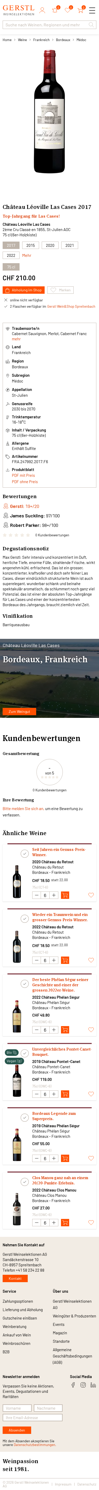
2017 (11, 245)
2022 (11, 255)
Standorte (61, 1341)
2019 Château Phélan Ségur (56, 1125)
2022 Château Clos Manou (54, 1190)
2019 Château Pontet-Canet (56, 1061)
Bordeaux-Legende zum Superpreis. (54, 1116)
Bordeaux (63, 40)
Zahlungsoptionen (18, 1301)
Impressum (63, 1484)
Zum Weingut (19, 711)
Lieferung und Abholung (23, 1309)
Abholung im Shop (27, 290)
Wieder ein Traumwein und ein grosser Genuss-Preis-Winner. (60, 917)
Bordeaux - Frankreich (51, 872)
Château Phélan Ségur (51, 1002)
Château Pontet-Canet (51, 1066)
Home (7, 40)
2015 (30, 245)
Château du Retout (48, 867)
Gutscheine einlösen (20, 1318)
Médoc (81, 40)
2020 (50, 245)
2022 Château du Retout (53, 926)
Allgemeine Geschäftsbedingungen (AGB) (72, 1356)
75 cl (11, 266)
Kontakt (15, 1278)
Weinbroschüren (16, 1343)
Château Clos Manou (49, 1195)
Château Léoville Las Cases (26, 224)
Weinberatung (14, 1326)
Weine (22, 40)
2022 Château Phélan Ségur (56, 997)
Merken (65, 290)
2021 (69, 245)
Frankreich (41, 40)
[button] (91, 25)
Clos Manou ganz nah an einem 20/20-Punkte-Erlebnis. (60, 1180)
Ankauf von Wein (17, 1334)
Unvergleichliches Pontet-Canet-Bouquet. (62, 1052)
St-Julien (20, 395)
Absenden (17, 1430)
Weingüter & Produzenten (74, 1315)
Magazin (60, 1332)
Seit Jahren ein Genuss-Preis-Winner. (59, 852)
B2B (6, 1351)
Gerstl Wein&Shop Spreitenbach (71, 306)
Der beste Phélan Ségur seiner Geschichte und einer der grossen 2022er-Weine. (60, 985)
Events (58, 1324)
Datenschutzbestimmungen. (35, 1445)
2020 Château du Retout (53, 861)
